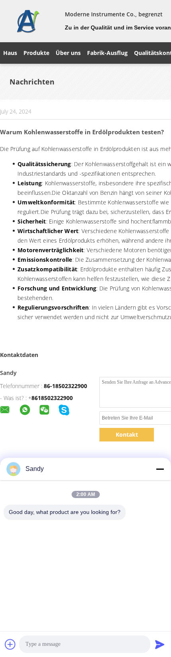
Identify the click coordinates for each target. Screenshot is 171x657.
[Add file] (10, 644)
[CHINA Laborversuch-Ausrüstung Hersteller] (27, 21)
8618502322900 (52, 398)
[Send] (160, 644)
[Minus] (160, 469)
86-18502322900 (65, 386)
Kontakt (127, 434)
